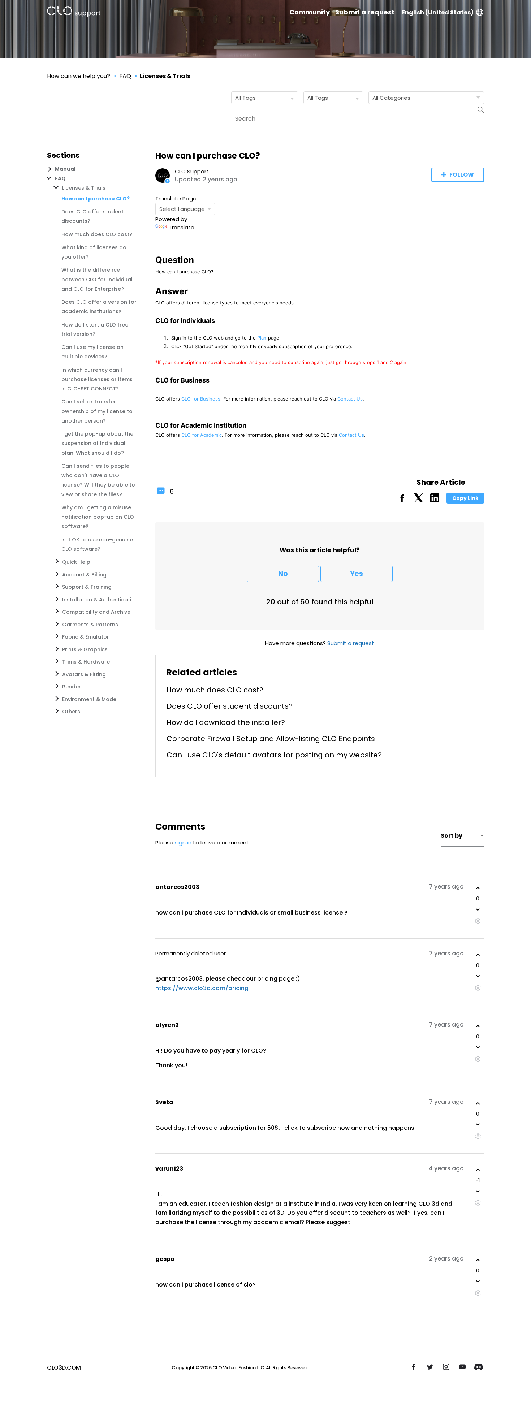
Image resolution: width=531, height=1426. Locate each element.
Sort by (451, 835)
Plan (262, 338)
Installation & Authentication (98, 599)
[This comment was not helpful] (477, 909)
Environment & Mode (89, 699)
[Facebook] (402, 500)
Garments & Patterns (90, 624)
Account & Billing (84, 574)
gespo (164, 1259)
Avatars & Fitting (84, 674)
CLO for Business (200, 399)
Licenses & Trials (165, 76)
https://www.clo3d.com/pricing (202, 988)
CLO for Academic (201, 435)
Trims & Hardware (86, 661)
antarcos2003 (177, 887)
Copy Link (465, 498)
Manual (65, 169)
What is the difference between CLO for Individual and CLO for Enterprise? (97, 279)
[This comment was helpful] (477, 888)
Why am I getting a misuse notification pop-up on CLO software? (97, 517)
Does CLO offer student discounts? (230, 706)
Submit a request (364, 12)
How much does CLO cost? (96, 234)
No (283, 574)
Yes (356, 574)
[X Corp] (418, 500)
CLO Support (192, 171)
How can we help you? (78, 76)
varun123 (169, 1168)
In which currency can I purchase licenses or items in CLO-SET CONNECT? (97, 379)
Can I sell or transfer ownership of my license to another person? (97, 411)
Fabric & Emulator (85, 636)
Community (309, 12)
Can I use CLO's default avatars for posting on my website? (274, 755)
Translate (181, 227)
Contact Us (350, 399)
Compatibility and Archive (96, 611)
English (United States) (438, 12)
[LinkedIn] (434, 500)
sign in (183, 842)
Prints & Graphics (85, 649)
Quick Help (76, 562)
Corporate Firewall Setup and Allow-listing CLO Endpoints (271, 739)
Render (71, 686)
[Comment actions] (477, 921)
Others (71, 711)
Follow (461, 174)
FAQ (125, 76)
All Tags (245, 97)
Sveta (164, 1102)
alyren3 (167, 1025)
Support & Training (87, 587)
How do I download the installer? (226, 722)
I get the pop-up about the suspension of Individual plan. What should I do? (97, 443)
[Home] (73, 13)
